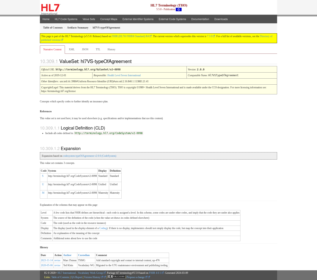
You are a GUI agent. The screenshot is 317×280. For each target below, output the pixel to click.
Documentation (200, 19)
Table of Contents (60, 277)
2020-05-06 (47, 265)
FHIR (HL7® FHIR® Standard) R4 (130, 36)
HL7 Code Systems (66, 19)
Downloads (221, 19)
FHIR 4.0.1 (155, 272)
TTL (98, 49)
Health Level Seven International (124, 75)
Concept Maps (108, 19)
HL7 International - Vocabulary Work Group (80, 272)
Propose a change (136, 277)
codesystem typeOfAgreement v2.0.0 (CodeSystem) (89, 155)
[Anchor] (135, 61)
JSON (85, 49)
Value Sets (89, 19)
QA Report (76, 277)
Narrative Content (52, 49)
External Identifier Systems (138, 19)
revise (57, 260)
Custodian (84, 255)
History (111, 49)
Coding (103, 228)
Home (46, 19)
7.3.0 (209, 36)
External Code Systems (172, 19)
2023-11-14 (47, 260)
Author (67, 255)
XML (72, 49)
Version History (92, 277)
